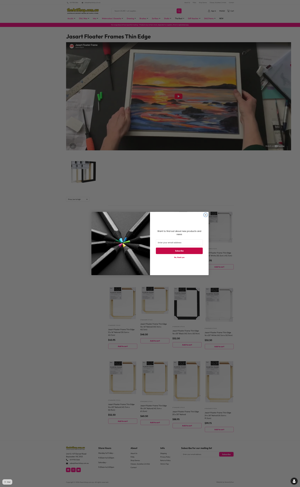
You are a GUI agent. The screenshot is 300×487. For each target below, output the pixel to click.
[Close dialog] (206, 215)
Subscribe (179, 251)
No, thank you (179, 257)
